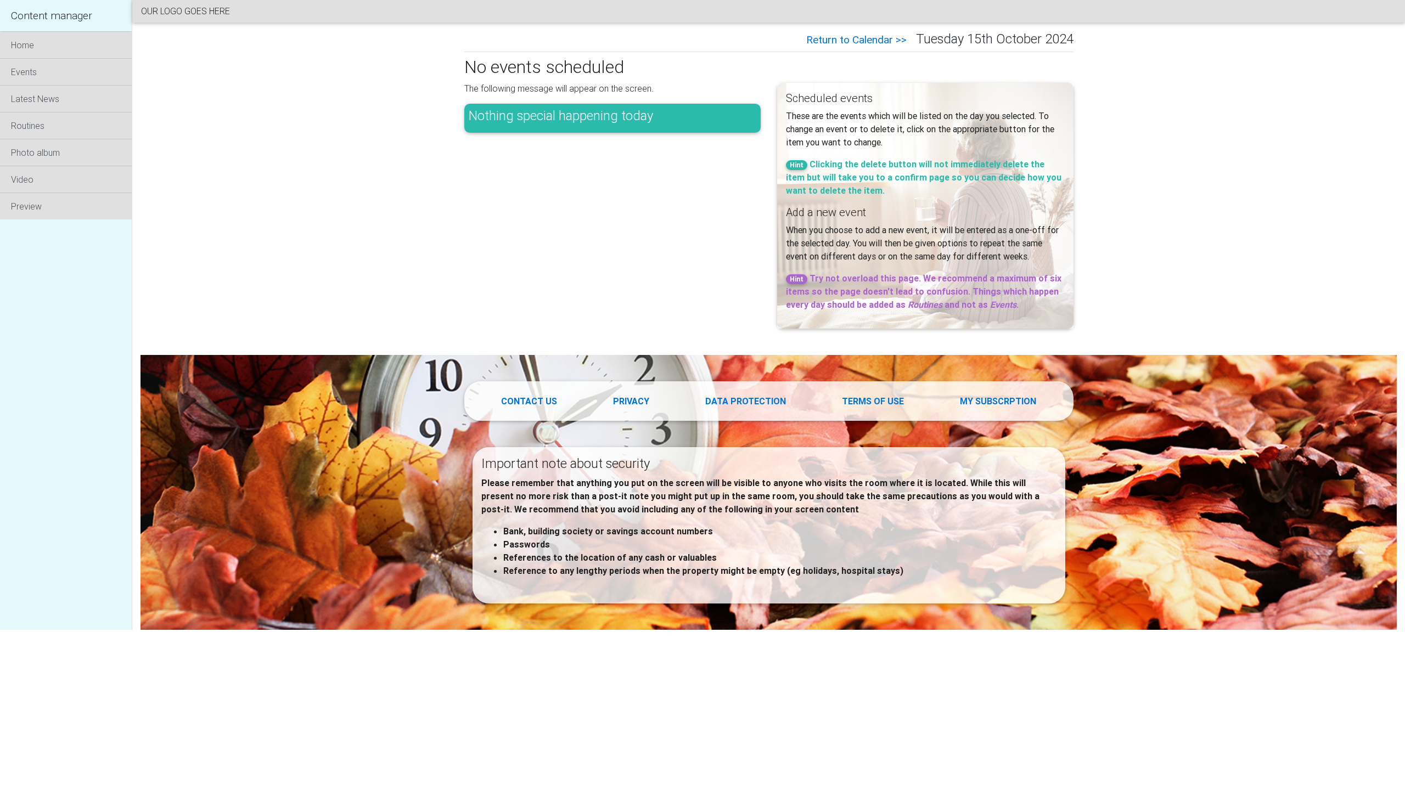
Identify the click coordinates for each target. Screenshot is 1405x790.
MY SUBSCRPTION (998, 401)
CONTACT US (529, 401)
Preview (26, 206)
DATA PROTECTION (745, 401)
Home (22, 45)
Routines (27, 125)
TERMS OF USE (873, 401)
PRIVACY (631, 401)
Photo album (35, 152)
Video (22, 179)
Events (24, 71)
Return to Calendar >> (857, 39)
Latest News (35, 98)
